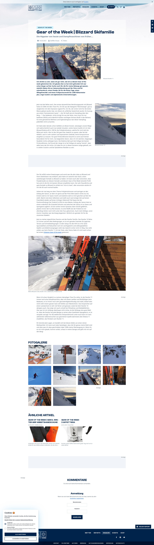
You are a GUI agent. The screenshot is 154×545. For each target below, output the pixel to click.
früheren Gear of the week (53, 232)
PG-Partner (65, 543)
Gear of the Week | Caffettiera (70, 421)
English (86, 2)
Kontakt (56, 543)
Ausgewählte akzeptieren (20, 538)
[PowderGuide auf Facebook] (152, 21)
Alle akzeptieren (20, 534)
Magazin (85, 7)
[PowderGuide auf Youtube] (152, 27)
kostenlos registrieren (77, 498)
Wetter (67, 7)
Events (94, 7)
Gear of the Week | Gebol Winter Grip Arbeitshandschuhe (43, 421)
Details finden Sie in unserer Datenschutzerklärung (19, 520)
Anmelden (77, 517)
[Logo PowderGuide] (35, 8)
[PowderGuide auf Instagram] (152, 24)
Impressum (109, 543)
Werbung (83, 543)
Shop (102, 7)
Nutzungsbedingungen (96, 543)
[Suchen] (120, 7)
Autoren (74, 543)
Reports (76, 7)
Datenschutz (120, 543)
